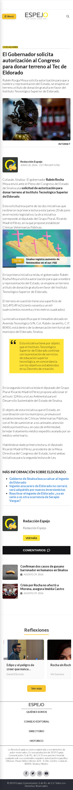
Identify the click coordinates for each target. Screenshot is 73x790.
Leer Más (18, 261)
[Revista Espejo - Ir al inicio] (36, 704)
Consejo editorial (36, 721)
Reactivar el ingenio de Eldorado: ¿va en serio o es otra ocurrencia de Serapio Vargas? (36, 497)
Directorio (36, 731)
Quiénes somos (36, 711)
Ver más (31, 538)
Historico (36, 740)
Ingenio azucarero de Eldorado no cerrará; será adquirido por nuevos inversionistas (38, 488)
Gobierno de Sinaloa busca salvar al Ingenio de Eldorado (39, 480)
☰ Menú (9, 16)
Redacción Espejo (36, 521)
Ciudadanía (10, 47)
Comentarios (34, 550)
